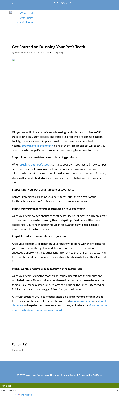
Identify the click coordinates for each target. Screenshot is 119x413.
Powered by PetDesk (90, 375)
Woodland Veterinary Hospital (29, 52)
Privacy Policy (69, 375)
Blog (60, 52)
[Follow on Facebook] (59, 368)
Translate (26, 394)
